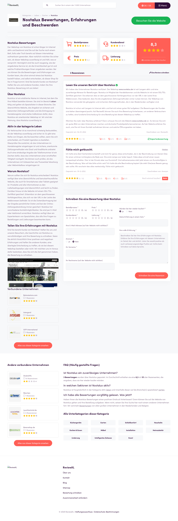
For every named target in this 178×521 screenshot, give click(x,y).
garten (161, 389)
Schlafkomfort (130, 422)
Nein (77, 241)
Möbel (103, 430)
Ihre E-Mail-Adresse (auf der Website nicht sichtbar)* (87, 225)
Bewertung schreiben (72, 492)
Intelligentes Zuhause (103, 438)
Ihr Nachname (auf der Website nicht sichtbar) (84, 260)
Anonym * (70, 239)
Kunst (130, 438)
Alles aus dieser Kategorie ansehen (33, 345)
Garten (45, 15)
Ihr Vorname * (71, 247)
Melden (165, 149)
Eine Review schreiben (160, 72)
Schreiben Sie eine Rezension (151, 275)
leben (108, 389)
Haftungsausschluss (84, 511)
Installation (130, 430)
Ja (69, 241)
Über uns (67, 472)
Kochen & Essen (76, 430)
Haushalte (158, 422)
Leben (36, 15)
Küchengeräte (75, 422)
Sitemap (66, 487)
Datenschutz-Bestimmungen (106, 511)
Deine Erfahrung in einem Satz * (132, 217)
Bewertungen (85, 405)
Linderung (76, 438)
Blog (65, 482)
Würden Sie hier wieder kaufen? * (132, 208)
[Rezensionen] (13, 5)
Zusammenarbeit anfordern (75, 497)
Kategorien (27, 15)
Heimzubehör (158, 430)
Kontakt (66, 477)
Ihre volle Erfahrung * (127, 230)
